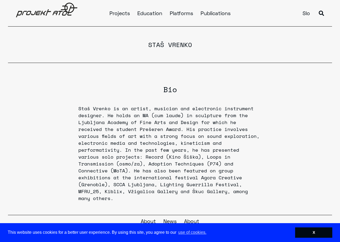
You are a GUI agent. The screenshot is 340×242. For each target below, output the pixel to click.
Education (149, 13)
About (148, 221)
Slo (306, 13)
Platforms (181, 13)
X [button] (314, 232)
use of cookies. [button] (192, 232)
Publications (216, 13)
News (170, 221)
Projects (119, 13)
